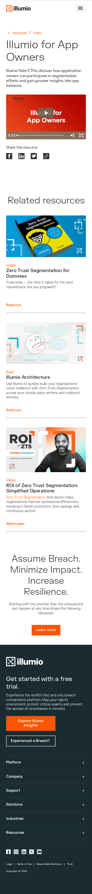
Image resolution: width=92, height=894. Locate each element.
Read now (13, 305)
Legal (9, 864)
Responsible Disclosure (49, 864)
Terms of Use (24, 864)
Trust (70, 864)
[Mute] (72, 135)
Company (14, 776)
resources (19, 33)
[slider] (41, 135)
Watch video (15, 524)
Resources (15, 832)
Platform (13, 762)
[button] (80, 8)
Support (13, 790)
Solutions (14, 804)
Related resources (46, 200)
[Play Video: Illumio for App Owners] (46, 113)
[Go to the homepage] (18, 8)
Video (37, 33)
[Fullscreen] (81, 135)
